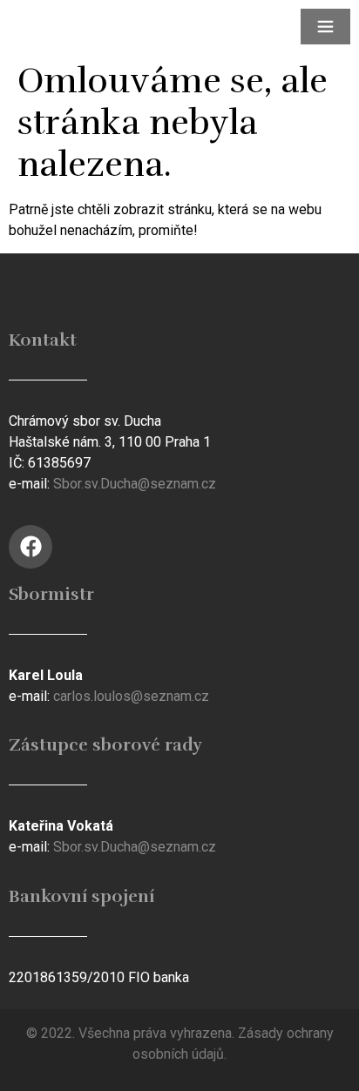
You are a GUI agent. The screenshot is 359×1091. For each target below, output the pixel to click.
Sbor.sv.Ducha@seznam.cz (134, 483)
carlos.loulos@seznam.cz (131, 696)
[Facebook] (30, 547)
